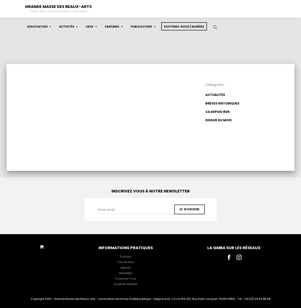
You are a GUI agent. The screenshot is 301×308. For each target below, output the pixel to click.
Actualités (215, 95)
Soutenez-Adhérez (125, 284)
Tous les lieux (125, 262)
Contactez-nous (125, 278)
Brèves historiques (222, 103)
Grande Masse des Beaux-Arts (58, 6)
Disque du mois (114, 94)
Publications (141, 26)
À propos (125, 256)
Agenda (126, 267)
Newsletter (125, 273)
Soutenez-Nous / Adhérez (184, 26)
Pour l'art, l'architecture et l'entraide (58, 11)
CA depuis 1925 (217, 112)
